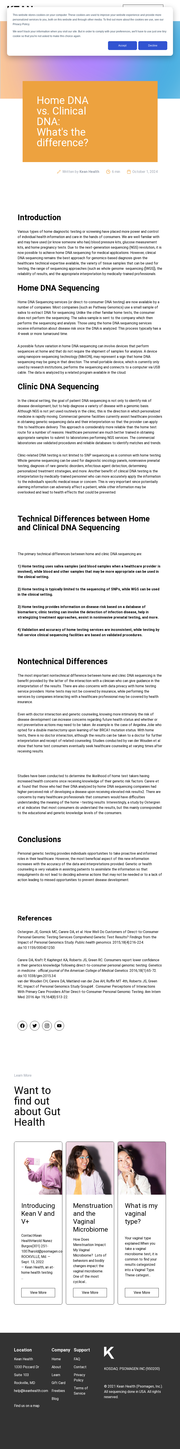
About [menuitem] (56, 1367)
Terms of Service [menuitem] (81, 1390)
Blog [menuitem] (55, 1399)
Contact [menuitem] (80, 1367)
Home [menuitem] (56, 1359)
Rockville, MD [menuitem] (24, 1383)
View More (38, 1292)
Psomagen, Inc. (149, 1386)
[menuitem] (31, 1402)
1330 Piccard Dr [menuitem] (26, 1367)
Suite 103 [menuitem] (21, 1375)
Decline (152, 45)
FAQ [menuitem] (77, 1359)
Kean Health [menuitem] (23, 1359)
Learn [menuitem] (56, 1375)
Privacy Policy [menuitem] (79, 1377)
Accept (122, 45)
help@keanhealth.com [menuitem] (31, 1391)
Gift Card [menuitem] (58, 1383)
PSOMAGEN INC (132, 1369)
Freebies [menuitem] (58, 1391)
